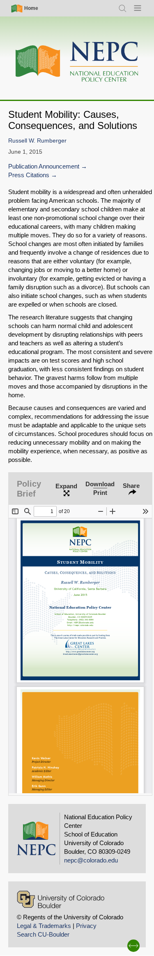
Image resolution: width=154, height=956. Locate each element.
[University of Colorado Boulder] (60, 899)
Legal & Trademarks (44, 925)
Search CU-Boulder (43, 934)
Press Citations (28, 174)
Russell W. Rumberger (37, 141)
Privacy (86, 925)
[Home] (77, 62)
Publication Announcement (43, 166)
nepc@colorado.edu (91, 860)
